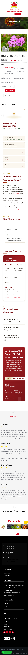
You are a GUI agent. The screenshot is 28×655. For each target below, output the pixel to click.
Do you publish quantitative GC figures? (12, 328)
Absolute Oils (7, 575)
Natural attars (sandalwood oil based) (12, 592)
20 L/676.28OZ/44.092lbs (19, 78)
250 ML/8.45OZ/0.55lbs (8, 67)
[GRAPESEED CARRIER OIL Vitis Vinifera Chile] (10, 526)
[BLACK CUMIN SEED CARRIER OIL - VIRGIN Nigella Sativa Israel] (17, 526)
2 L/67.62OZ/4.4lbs (20, 71)
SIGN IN (7, 13)
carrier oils (17, 210)
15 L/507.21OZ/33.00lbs (6, 78)
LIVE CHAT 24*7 (18, 13)
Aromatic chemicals (8, 590)
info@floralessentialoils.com (15, 11)
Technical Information (8, 621)
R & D (5, 608)
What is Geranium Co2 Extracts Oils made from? (12, 321)
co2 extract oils (16, 193)
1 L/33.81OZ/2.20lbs (7, 71)
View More (14, 533)
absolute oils (8, 210)
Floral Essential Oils (11, 195)
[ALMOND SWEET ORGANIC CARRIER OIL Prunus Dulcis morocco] (3, 526)
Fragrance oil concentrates (10, 587)
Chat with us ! (7, 652)
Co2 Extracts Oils (7, 583)
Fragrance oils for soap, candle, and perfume (14, 585)
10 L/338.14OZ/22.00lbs (19, 74)
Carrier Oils (6, 578)
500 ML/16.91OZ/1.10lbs (19, 68)
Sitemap (5, 624)
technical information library (14, 297)
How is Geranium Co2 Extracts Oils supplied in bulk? (11, 337)
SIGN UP (12, 13)
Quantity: (3, 86)
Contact (5, 611)
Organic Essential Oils (9, 595)
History (5, 606)
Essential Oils (7, 573)
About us (6, 603)
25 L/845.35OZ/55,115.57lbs (7, 82)
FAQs (5, 613)
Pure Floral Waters (8, 580)
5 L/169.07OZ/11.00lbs (8, 73)
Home (11, 25)
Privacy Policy (7, 626)
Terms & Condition (8, 629)
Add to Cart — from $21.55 (15, 378)
